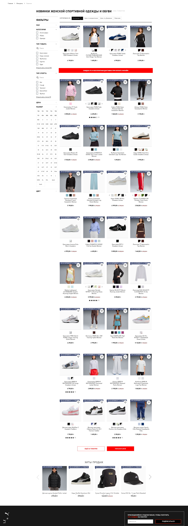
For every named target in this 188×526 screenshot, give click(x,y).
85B (56, 115)
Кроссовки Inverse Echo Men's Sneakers (70, 245)
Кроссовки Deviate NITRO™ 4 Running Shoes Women (94, 291)
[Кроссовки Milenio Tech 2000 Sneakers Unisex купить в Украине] (70, 36)
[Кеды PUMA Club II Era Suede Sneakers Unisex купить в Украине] (141, 135)
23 (55, 132)
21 (47, 132)
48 (47, 171)
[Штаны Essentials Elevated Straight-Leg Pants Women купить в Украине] (94, 181)
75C (38, 115)
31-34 (47, 145)
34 (42, 150)
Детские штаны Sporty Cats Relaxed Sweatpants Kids (141, 429)
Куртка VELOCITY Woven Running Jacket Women (117, 291)
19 (38, 132)
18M (43, 128)
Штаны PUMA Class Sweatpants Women (141, 108)
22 (51, 132)
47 (38, 171)
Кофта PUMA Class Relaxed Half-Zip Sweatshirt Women (117, 108)
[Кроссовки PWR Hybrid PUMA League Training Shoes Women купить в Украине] (70, 319)
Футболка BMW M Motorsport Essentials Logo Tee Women (141, 383)
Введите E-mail (132, 521)
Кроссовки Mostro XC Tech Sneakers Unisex (71, 153)
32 (51, 145)
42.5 (47, 163)
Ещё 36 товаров (91, 449)
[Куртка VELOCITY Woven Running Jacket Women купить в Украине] (117, 273)
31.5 (43, 145)
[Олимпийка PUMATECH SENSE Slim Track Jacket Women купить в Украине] (94, 135)
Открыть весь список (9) (43, 97)
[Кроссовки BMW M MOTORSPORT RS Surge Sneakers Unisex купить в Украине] (70, 364)
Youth (40, 184)
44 (38, 167)
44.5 (43, 167)
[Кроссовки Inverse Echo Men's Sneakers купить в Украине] (70, 227)
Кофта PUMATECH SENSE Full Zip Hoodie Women (94, 245)
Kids (55, 171)
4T (55, 128)
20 (42, 132)
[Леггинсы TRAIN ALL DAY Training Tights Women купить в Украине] (94, 319)
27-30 (38, 124)
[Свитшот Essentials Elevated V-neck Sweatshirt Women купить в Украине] (70, 181)
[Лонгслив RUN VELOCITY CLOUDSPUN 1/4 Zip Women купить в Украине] (141, 273)
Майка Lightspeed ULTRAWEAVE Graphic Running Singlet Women (70, 291)
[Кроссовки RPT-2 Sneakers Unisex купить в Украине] (117, 227)
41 (38, 163)
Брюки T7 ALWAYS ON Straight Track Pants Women (141, 200)
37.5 (51, 154)
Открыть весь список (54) (44, 68)
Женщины (19, 3)
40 (51, 158)
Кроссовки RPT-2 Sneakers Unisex (117, 245)
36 (42, 154)
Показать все (120, 449)
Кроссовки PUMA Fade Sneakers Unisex (94, 108)
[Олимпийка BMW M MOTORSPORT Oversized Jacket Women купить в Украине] (94, 364)
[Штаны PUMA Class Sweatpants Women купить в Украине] (141, 90)
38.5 (38, 158)
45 (47, 167)
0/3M (47, 124)
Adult (53, 180)
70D (47, 111)
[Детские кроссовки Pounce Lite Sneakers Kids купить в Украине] (117, 410)
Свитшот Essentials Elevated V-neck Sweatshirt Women (70, 200)
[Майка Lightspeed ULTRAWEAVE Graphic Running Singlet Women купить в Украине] (70, 273)
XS (42, 175)
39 (42, 158)
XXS (38, 175)
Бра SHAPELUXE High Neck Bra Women (117, 336)
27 (55, 137)
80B (47, 115)
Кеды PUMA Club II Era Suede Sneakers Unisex (141, 153)
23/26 (38, 137)
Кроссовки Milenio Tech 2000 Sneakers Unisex (70, 54)
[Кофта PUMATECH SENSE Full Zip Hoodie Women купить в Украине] (94, 227)
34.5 (47, 150)
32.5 (56, 145)
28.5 (47, 141)
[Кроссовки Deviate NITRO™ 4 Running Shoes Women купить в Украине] (94, 273)
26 (51, 137)
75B (56, 111)
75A (51, 111)
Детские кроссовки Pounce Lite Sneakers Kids (117, 428)
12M (38, 128)
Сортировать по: (65, 18)
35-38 (38, 154)
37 (47, 154)
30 (55, 141)
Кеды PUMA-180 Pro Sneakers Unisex (117, 199)
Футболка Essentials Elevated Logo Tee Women (117, 153)
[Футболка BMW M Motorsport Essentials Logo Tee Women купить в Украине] (141, 364)
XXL (47, 180)
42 (42, 163)
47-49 (42, 171)
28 (42, 141)
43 (51, 163)
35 (51, 150)
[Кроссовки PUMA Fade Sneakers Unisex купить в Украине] (94, 90)
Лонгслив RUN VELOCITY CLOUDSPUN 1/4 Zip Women (141, 291)
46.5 (56, 167)
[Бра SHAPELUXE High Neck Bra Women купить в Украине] (117, 319)
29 (51, 141)
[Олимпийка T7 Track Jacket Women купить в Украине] (70, 90)
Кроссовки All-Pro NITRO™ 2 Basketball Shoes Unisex (141, 337)
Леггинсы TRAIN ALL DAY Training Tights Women (94, 336)
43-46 (55, 163)
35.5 (56, 150)
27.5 (38, 141)
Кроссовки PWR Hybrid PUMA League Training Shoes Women (70, 337)
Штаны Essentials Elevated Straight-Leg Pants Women (94, 200)
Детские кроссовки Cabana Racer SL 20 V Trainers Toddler (94, 429)
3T (51, 128)
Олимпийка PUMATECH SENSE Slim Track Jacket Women (94, 154)
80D (51, 115)
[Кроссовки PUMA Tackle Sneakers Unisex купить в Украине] (117, 36)
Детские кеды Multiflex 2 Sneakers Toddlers (70, 428)
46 (51, 167)
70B (38, 111)
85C (38, 119)
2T (47, 128)
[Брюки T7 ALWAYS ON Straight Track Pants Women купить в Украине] (141, 181)
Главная (10, 3)
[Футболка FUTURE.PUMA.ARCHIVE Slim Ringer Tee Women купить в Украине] (94, 36)
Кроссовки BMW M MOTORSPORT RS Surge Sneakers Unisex (70, 383)
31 (38, 145)
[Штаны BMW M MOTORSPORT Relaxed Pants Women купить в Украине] (117, 364)
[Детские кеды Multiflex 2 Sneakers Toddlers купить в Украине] (70, 410)
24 (42, 137)
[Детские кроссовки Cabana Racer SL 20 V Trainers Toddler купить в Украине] (94, 410)
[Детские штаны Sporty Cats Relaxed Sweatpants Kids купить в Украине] (141, 410)
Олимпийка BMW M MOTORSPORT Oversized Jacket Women (94, 383)
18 (51, 171)
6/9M (55, 124)
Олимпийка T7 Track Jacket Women (70, 108)
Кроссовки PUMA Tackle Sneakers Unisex (117, 54)
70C (43, 111)
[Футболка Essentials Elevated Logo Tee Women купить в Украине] (117, 135)
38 (55, 154)
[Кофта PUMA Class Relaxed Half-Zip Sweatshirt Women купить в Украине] (117, 90)
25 (47, 137)
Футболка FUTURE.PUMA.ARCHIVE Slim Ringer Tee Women (94, 55)
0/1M (42, 124)
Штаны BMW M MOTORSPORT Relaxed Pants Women (117, 383)
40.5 (56, 158)
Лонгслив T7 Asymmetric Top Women (141, 54)
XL (42, 180)
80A (43, 115)
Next (125, 50)
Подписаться (168, 521)
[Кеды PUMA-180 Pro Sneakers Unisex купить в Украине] (117, 181)
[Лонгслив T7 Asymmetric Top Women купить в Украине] (141, 36)
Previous (109, 50)
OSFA (38, 180)
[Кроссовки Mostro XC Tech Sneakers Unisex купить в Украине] (70, 135)
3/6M (51, 124)
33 (38, 150)
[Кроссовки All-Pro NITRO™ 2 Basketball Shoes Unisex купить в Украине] (141, 319)
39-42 (47, 158)
